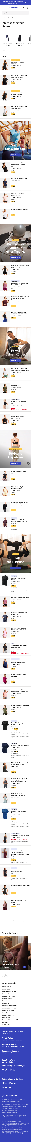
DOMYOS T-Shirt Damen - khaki (20, 705)
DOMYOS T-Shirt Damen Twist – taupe (20, 901)
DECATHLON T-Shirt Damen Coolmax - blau (19, 179)
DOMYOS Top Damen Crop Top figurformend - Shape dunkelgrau (20, 764)
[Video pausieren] (28, 463)
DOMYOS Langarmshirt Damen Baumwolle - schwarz (20, 503)
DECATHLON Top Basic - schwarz (18, 62)
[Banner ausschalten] (25, 2)
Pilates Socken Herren (8, 996)
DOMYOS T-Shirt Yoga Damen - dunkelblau (20, 613)
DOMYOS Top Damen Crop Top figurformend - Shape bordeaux (20, 298)
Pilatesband (5, 993)
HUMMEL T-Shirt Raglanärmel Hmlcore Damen (20, 723)
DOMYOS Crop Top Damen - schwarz (19, 402)
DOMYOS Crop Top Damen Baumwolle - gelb (19, 487)
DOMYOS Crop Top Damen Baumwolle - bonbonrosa (19, 628)
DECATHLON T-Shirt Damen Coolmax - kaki (19, 384)
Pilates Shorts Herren (8, 1012)
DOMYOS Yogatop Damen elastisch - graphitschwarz (19, 312)
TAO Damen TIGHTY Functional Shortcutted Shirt (20, 870)
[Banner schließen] (28, 2)
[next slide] (8, 975)
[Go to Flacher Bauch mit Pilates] (24, 967)
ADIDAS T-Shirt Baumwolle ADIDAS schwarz (19, 646)
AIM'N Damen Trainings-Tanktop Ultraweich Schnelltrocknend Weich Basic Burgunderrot (20, 853)
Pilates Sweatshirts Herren (9, 1005)
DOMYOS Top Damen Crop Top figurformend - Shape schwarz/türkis (20, 416)
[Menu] (4, 8)
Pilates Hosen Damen (20, 44)
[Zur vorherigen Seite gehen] (9, 920)
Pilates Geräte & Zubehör (9, 991)
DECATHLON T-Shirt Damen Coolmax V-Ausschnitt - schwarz (19, 164)
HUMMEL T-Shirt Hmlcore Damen (18, 578)
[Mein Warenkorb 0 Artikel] (27, 8)
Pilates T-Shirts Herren (8, 1010)
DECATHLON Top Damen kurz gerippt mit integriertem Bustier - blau (20, 795)
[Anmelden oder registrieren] (23, 8)
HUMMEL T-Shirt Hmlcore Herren (20, 745)
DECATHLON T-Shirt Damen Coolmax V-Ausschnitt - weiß (20, 369)
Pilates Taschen (6, 986)
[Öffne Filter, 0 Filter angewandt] (4, 52)
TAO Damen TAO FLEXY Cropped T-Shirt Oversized (19, 520)
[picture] (5, 64)
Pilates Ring (5, 1003)
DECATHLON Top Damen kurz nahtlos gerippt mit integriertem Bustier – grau (20, 780)
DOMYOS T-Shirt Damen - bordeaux (18, 675)
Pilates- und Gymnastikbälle (10, 1020)
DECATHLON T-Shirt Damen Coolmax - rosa (19, 194)
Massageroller (6, 1017)
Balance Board (6, 1024)
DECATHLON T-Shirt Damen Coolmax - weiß (19, 107)
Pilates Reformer (7, 998)
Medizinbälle (5, 1022)
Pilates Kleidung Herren (9, 1008)
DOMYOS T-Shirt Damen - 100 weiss (20, 210)
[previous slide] (4, 975)
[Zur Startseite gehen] (14, 7)
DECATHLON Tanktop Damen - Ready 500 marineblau (20, 661)
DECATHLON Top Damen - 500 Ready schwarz (20, 266)
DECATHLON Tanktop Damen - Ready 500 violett (20, 283)
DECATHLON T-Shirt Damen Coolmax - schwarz (19, 76)
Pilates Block (5, 1001)
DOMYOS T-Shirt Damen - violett (20, 597)
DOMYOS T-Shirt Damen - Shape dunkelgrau (20, 886)
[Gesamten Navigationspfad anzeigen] (2, 17)
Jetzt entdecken (15, 154)
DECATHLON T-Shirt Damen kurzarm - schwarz (19, 93)
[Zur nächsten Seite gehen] (22, 920)
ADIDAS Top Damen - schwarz (20, 835)
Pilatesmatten (6, 989)
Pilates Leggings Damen (8, 44)
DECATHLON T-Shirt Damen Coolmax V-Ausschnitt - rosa (20, 690)
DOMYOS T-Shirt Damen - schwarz (18, 472)
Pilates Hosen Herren (8, 1015)
